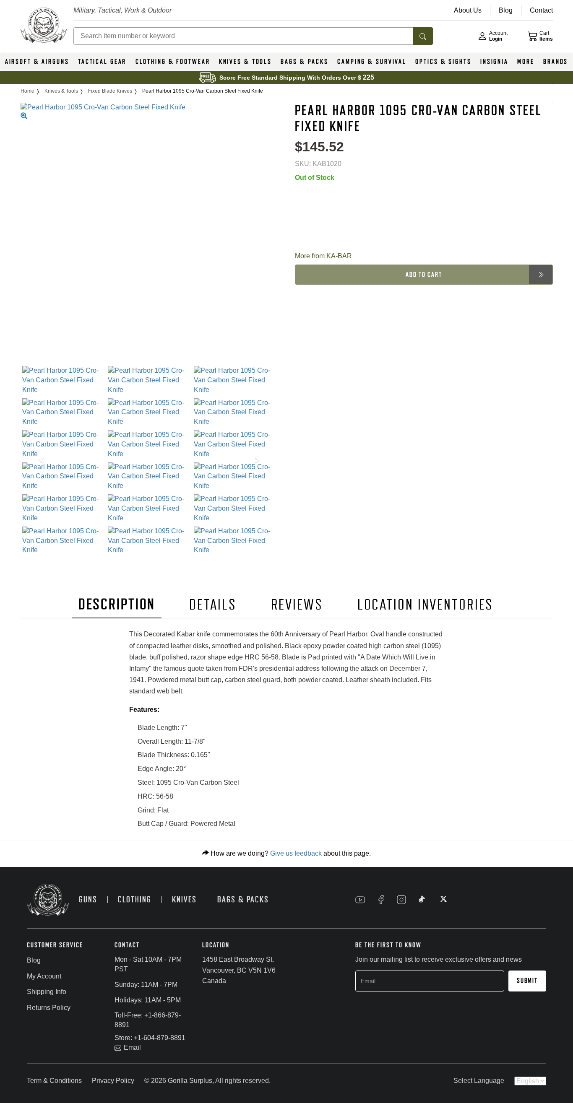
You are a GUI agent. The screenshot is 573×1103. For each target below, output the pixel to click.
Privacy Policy (113, 1080)
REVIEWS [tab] (297, 604)
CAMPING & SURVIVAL (371, 61)
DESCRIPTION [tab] (117, 604)
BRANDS (555, 61)
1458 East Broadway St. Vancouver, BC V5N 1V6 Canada (239, 970)
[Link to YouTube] (360, 900)
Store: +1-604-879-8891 (150, 1037)
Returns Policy (48, 1007)
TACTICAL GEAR (102, 61)
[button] (40, 460)
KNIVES (184, 899)
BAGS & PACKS (304, 61)
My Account (44, 976)
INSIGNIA (494, 61)
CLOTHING (134, 899)
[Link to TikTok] (422, 900)
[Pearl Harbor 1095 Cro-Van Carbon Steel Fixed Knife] (64, 380)
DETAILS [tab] (212, 604)
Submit (527, 980)
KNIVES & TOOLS (245, 61)
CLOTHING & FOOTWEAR (172, 61)
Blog (34, 960)
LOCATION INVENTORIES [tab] (425, 604)
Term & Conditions (54, 1080)
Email (132, 1047)
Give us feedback (296, 853)
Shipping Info (46, 991)
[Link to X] (443, 900)
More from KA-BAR (323, 256)
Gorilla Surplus (190, 1080)
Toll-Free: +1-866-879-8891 (148, 1020)
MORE (525, 61)
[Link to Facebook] (381, 900)
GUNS (88, 899)
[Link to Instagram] (401, 900)
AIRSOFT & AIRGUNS (37, 61)
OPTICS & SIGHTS (443, 61)
